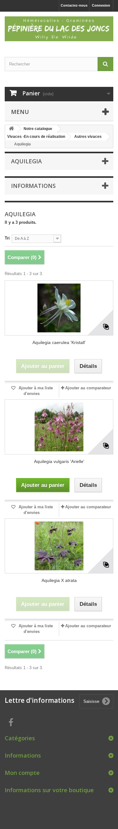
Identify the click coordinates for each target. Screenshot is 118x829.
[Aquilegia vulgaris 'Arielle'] (59, 427)
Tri (7, 238)
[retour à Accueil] (11, 129)
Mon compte (22, 772)
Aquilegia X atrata (59, 580)
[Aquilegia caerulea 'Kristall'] (59, 308)
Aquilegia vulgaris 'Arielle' (59, 461)
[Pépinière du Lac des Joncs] (59, 28)
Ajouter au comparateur (88, 388)
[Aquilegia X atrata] (59, 546)
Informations (33, 185)
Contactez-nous (74, 5)
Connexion (101, 5)
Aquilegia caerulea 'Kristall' (59, 342)
